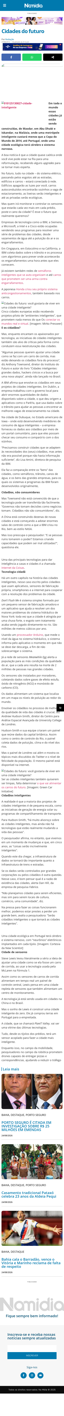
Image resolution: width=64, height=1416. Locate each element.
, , (23, 1115)
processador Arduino (30, 635)
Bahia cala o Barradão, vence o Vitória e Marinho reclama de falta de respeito (31, 1263)
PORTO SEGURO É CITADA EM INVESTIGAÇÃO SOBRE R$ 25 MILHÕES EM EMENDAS (26, 1126)
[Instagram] (32, 1375)
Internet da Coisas (12, 567)
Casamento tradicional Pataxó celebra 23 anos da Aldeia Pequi (28, 1194)
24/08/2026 (7, 1135)
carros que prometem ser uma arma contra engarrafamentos (31, 279)
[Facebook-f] (24, 1375)
